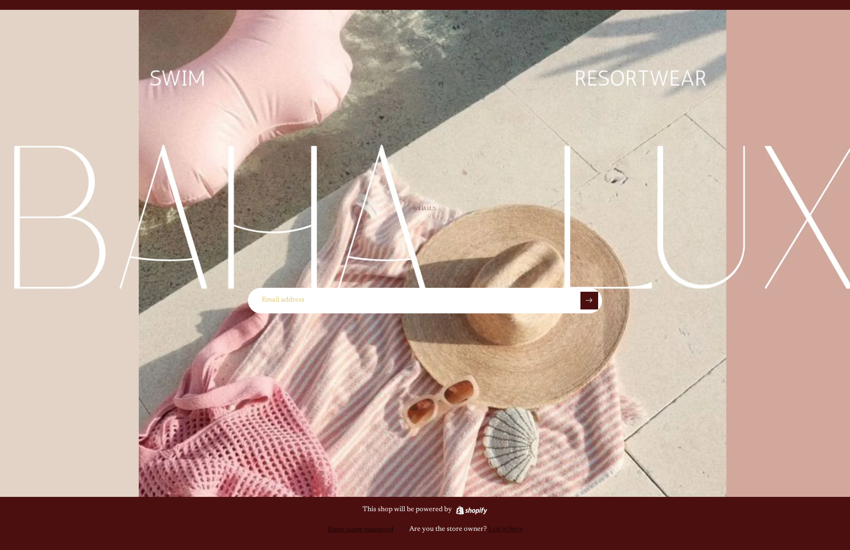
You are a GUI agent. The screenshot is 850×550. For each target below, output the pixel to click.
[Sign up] (589, 300)
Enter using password (361, 529)
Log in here (505, 529)
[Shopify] (471, 510)
